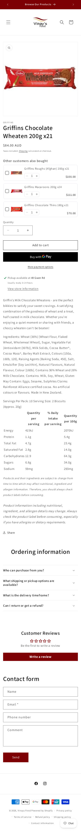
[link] (17, 173)
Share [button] (11, 532)
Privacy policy (64, 810)
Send (16, 757)
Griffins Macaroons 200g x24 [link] (43, 187)
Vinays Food (24, 810)
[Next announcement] (73, 4)
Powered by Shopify (42, 810)
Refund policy (42, 816)
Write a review (40, 657)
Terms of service (22, 816)
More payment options (40, 266)
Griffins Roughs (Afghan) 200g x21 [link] (46, 168)
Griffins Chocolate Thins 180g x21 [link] (46, 205)
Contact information (42, 823)
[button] (8, 22)
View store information (23, 289)
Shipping (23, 151)
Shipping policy (62, 816)
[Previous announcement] (7, 4)
